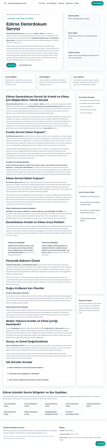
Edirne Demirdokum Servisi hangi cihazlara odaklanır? (26, 367)
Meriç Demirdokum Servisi (10, 413)
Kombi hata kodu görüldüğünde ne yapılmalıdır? (24, 373)
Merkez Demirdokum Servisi (31, 413)
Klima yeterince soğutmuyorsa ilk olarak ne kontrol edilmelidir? (29, 380)
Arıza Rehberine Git (25, 65)
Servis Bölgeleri (52, 3)
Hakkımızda (69, 3)
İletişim (77, 3)
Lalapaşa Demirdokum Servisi (93, 405)
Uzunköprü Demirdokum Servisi (72, 413)
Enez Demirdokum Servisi (10, 405)
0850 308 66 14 (97, 3)
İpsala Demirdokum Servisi (51, 405)
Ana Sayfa (42, 3)
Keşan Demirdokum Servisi (72, 405)
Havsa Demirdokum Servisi (31, 405)
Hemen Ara (11, 65)
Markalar (61, 3)
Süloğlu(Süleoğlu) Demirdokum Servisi (51, 413)
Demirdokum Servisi (18, 14)
